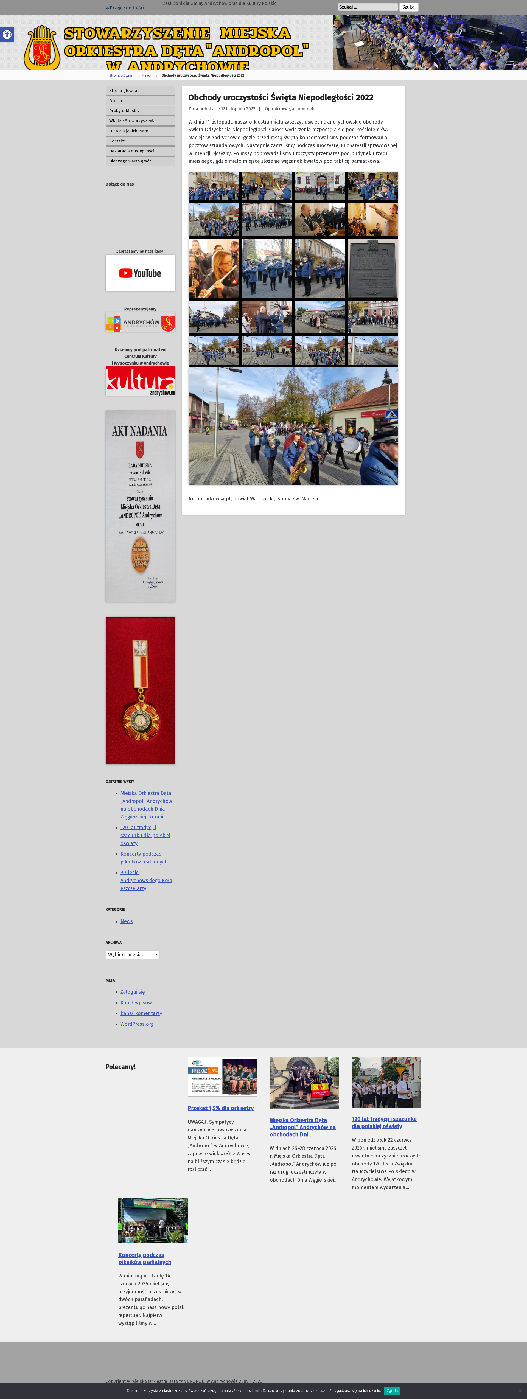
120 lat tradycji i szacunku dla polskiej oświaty (145, 835)
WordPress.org (137, 1024)
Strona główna (120, 75)
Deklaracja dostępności (131, 150)
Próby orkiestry (124, 110)
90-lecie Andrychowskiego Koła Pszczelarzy (146, 880)
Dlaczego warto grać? (130, 161)
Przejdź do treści (127, 7)
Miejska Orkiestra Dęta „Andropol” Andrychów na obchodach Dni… (303, 1127)
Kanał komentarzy (141, 1013)
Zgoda (392, 1390)
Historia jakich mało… (130, 130)
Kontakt (117, 141)
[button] (7, 34)
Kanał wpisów (136, 1003)
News (146, 75)
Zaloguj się (132, 992)
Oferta (115, 100)
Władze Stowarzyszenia (132, 120)
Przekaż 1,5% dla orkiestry (221, 1108)
